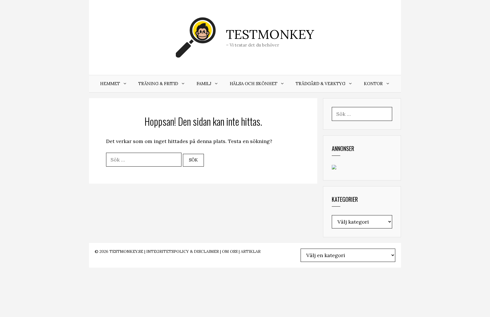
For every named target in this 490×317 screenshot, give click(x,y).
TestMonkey (270, 34)
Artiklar (251, 251)
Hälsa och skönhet (253, 83)
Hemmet (110, 83)
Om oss (230, 251)
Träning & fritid (158, 83)
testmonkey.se (126, 251)
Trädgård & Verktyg (320, 83)
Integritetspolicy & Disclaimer (182, 251)
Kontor (373, 83)
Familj (204, 83)
